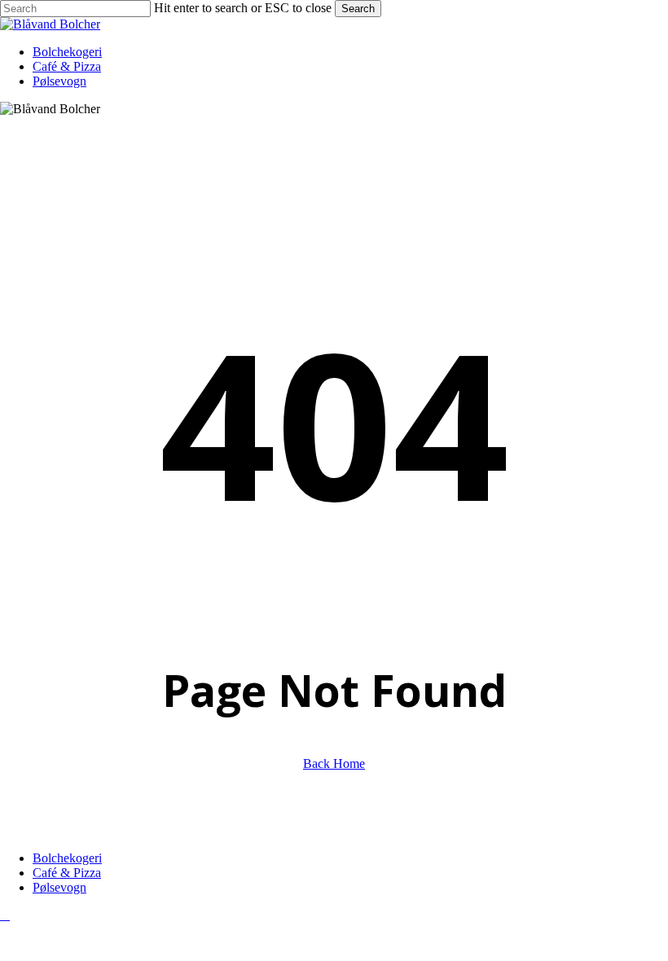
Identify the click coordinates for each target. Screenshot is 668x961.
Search (358, 8)
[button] (5, 915)
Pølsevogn (59, 887)
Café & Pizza (67, 873)
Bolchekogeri (67, 858)
